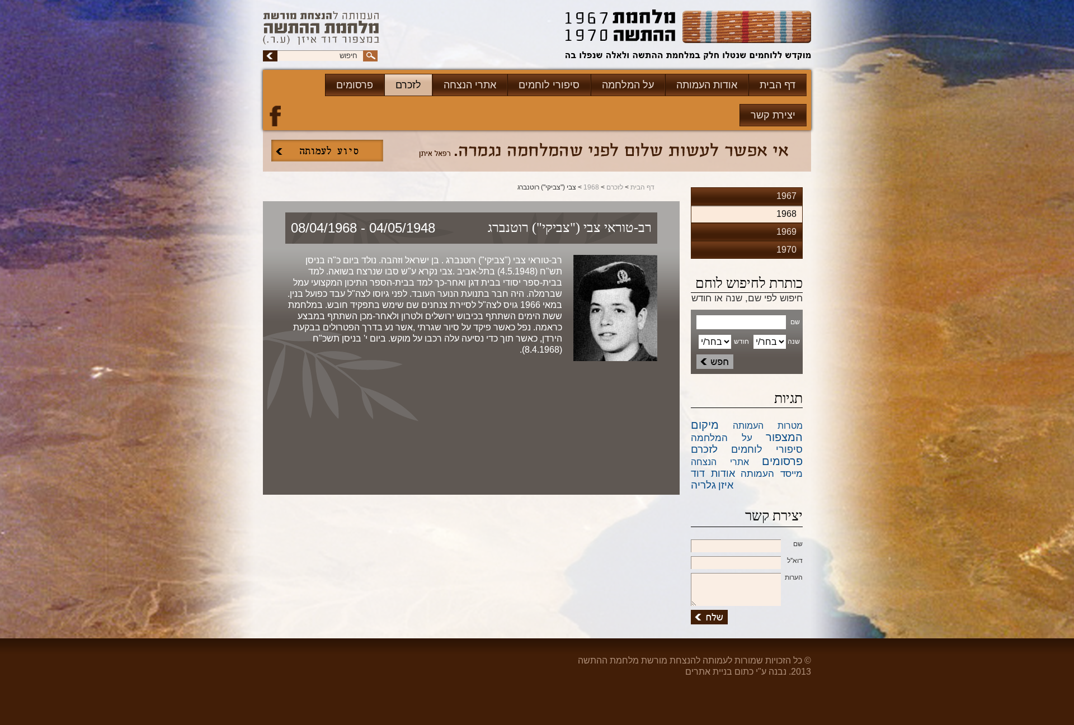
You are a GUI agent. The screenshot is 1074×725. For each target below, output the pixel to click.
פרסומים (354, 85)
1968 (591, 187)
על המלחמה (628, 85)
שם (798, 544)
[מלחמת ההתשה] (688, 36)
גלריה (703, 485)
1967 (786, 196)
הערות (794, 577)
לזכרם (408, 85)
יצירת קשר (773, 115)
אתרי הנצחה (470, 85)
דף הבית (777, 85)
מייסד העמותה (772, 473)
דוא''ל (795, 561)
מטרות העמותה (768, 425)
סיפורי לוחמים (549, 85)
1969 (786, 231)
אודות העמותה (706, 85)
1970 (786, 249)
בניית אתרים (708, 671)
